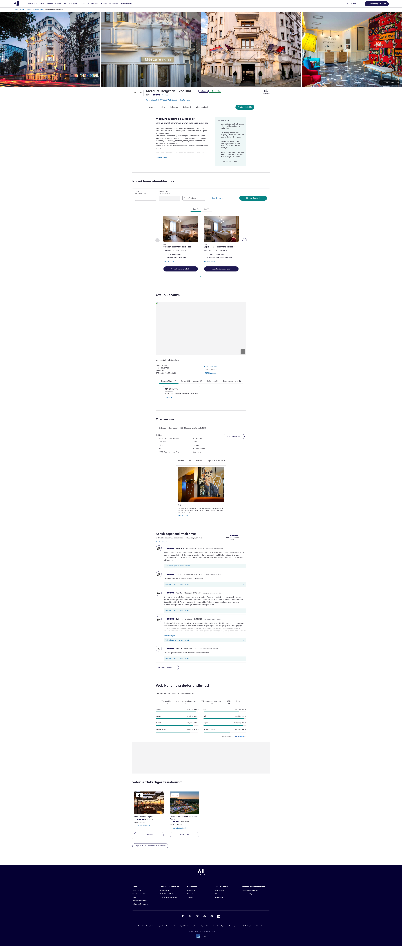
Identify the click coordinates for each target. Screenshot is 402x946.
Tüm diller (190, 897)
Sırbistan (29, 9)
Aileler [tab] (238, 702)
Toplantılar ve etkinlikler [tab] (216, 461)
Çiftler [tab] (229, 702)
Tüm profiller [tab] (166, 702)
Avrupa (22, 9)
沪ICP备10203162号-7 (207, 931)
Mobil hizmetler (220, 890)
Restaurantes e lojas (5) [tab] (232, 381)
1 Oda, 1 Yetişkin (190, 198)
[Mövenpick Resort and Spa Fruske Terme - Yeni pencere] (184, 802)
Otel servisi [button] (165, 419)
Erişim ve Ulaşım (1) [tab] (168, 381)
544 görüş (165, 95)
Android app (219, 897)
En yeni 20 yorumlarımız (167, 667)
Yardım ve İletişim (247, 894)
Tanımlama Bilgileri (219, 926)
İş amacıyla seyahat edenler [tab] (186, 702)
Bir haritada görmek (143, 825)
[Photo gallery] (201, 49)
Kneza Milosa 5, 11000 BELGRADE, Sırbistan (162, 100)
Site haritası (191, 894)
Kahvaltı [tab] (199, 461)
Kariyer (135, 897)
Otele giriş (140, 192)
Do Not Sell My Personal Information (252, 926)
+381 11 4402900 (210, 366)
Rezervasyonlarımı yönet (250, 890)
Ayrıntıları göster (183, 515)
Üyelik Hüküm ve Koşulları (188, 926)
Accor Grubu (137, 890)
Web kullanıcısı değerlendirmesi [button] (182, 686)
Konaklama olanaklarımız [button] (153, 181)
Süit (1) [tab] (206, 209)
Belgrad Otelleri (39, 9)
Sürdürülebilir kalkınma (140, 900)
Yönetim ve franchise (139, 894)
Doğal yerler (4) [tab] (212, 381)
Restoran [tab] (180, 461)
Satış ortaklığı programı (140, 904)
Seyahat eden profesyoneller (169, 897)
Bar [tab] (190, 461)
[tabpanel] (201, 245)
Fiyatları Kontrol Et (245, 107)
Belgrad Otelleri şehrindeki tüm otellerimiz (150, 846)
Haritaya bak (185, 100)
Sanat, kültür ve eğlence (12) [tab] (191, 381)
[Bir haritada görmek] (201, 328)
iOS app (217, 894)
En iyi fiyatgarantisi (266, 91)
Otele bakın (149, 835)
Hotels (16, 9)
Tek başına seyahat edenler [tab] (212, 702)
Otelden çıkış (164, 192)
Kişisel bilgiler (205, 926)
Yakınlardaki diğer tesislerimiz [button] (157, 782)
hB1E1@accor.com (211, 373)
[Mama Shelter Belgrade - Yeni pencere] (149, 802)
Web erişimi (191, 890)
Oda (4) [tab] (196, 209)
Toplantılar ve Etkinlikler (167, 894)
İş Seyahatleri (164, 890)
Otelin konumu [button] (168, 295)
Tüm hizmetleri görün (234, 436)
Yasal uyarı (232, 926)
